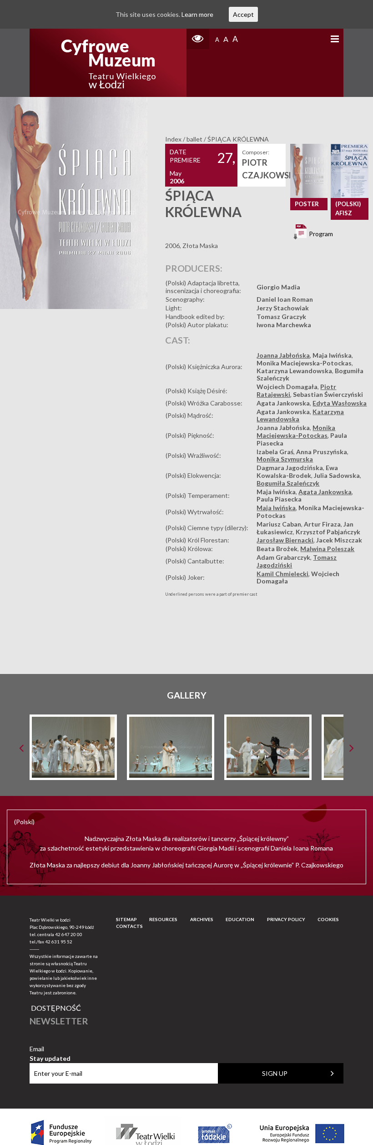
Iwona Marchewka (284, 325)
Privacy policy (286, 919)
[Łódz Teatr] (108, 62)
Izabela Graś (275, 452)
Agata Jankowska (283, 403)
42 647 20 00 (68, 934)
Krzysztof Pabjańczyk (328, 532)
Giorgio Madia (278, 287)
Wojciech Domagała (287, 386)
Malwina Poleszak (327, 548)
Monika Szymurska (285, 459)
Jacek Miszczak (339, 540)
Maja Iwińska (332, 355)
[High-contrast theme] (197, 39)
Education (240, 919)
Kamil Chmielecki (282, 574)
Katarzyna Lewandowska (294, 371)
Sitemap (126, 919)
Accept (243, 14)
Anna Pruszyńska (321, 452)
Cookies (328, 919)
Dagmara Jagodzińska (290, 467)
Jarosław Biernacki (285, 540)
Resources (163, 919)
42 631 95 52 (58, 941)
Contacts (129, 926)
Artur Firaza (322, 524)
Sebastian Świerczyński (328, 394)
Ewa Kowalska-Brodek (297, 471)
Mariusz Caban (279, 524)
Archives (201, 919)
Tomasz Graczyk (281, 316)
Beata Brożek (277, 548)
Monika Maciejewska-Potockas (304, 363)
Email (50, 1049)
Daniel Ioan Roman (285, 299)
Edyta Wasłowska (340, 403)
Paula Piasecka (279, 499)
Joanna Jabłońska (283, 355)
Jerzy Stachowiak (283, 308)
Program (320, 233)
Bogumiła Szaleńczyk (288, 483)
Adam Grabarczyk (283, 557)
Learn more (197, 14)
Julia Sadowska (337, 475)
